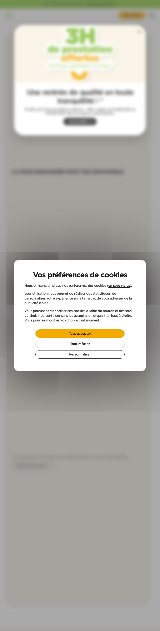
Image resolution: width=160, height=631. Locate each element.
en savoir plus (119, 285)
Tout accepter (80, 333)
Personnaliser (80, 354)
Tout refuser (80, 344)
